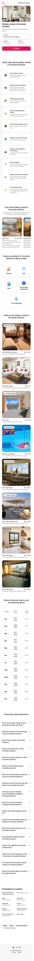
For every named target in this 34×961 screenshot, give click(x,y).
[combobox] (16, 37)
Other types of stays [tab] (22, 893)
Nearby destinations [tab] (8, 893)
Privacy (14, 952)
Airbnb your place (24, 3)
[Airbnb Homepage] (3, 3)
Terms (19, 952)
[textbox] (9, 43)
